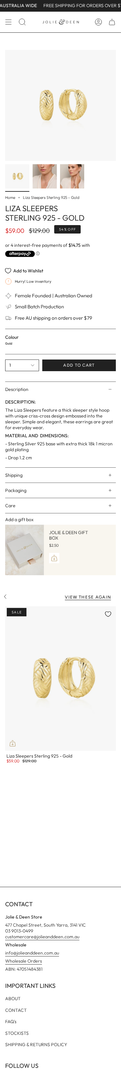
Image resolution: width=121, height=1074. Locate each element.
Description (16, 389)
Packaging (15, 490)
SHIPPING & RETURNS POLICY (36, 1044)
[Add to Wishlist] (108, 614)
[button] (22, 22)
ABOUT (13, 998)
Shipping (14, 475)
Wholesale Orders (23, 961)
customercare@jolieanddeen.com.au (42, 937)
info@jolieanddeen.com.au (32, 953)
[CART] (112, 22)
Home (10, 197)
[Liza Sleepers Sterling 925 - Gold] (60, 678)
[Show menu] (8, 22)
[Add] (54, 558)
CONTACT (16, 1010)
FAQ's (10, 1021)
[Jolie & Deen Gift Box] (24, 550)
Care (10, 505)
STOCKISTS (17, 1033)
